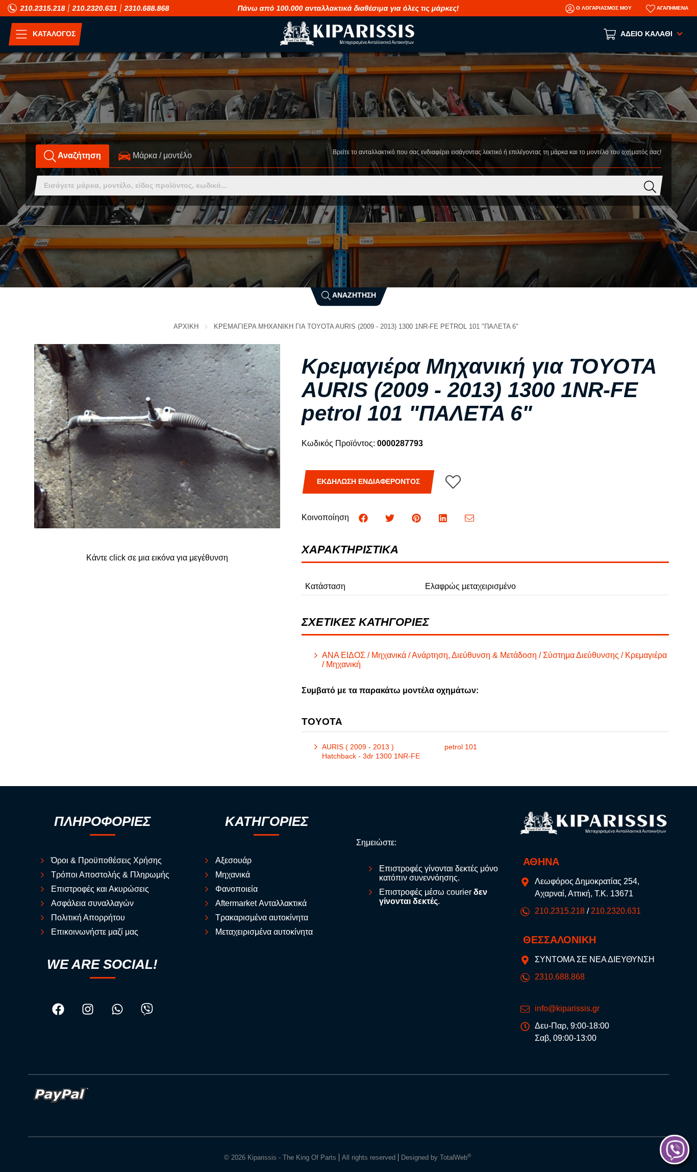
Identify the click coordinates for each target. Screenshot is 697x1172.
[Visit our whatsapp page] (118, 1011)
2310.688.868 (147, 8)
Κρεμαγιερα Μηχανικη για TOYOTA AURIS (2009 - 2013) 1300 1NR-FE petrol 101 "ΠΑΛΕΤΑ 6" (366, 326)
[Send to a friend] (469, 517)
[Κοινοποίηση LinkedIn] (444, 517)
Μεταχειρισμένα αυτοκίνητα (264, 931)
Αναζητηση (353, 295)
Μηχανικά (232, 874)
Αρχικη (185, 326)
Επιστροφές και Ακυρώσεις (100, 889)
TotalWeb (455, 1157)
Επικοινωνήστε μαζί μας (94, 931)
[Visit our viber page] (147, 1011)
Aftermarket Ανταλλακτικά (261, 903)
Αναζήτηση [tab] (78, 155)
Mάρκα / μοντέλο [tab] (161, 155)
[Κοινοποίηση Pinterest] (417, 517)
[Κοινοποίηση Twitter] (390, 517)
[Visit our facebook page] (59, 1011)
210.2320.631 (95, 8)
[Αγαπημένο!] (453, 482)
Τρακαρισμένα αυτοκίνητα (261, 917)
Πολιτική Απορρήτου (88, 917)
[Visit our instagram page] (89, 1011)
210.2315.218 (43, 8)
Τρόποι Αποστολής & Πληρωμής (110, 874)
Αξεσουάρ (233, 860)
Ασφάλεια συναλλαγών (92, 903)
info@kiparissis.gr (567, 1008)
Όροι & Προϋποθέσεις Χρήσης (106, 860)
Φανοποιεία (236, 889)
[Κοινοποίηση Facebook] (364, 517)
